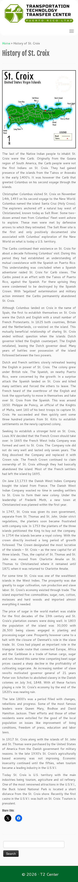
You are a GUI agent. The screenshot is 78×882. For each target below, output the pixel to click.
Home (6, 43)
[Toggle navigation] (71, 31)
